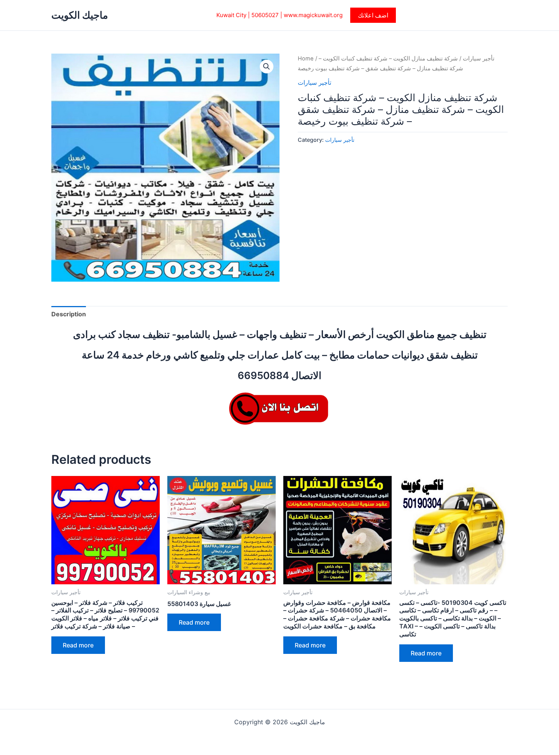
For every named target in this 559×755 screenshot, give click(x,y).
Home (306, 58)
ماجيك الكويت (79, 15)
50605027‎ (265, 15)
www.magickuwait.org (313, 15)
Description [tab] (68, 314)
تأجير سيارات (478, 58)
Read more (78, 645)
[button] (373, 15)
